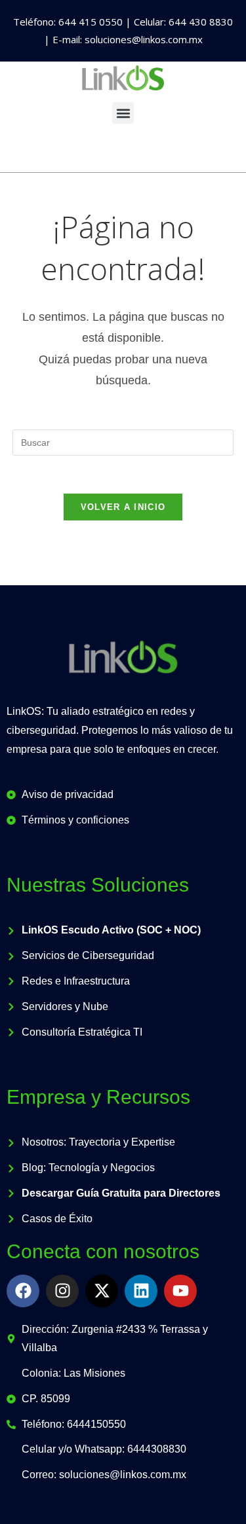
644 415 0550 (90, 21)
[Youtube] (180, 1291)
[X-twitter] (101, 1291)
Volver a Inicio (123, 507)
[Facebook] (23, 1291)
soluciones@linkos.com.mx (144, 39)
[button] (123, 113)
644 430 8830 (201, 21)
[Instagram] (62, 1291)
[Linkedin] (141, 1291)
